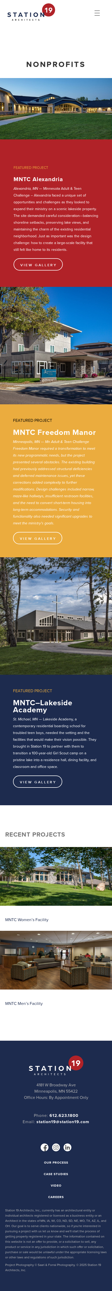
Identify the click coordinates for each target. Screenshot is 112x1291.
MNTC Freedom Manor (54, 432)
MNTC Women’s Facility (26, 920)
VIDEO (56, 1185)
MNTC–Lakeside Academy (42, 706)
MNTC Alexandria (38, 179)
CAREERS (56, 1197)
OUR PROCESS (56, 1162)
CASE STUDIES (56, 1174)
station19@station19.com (62, 1122)
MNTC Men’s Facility (24, 1003)
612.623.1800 (63, 1115)
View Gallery (38, 265)
